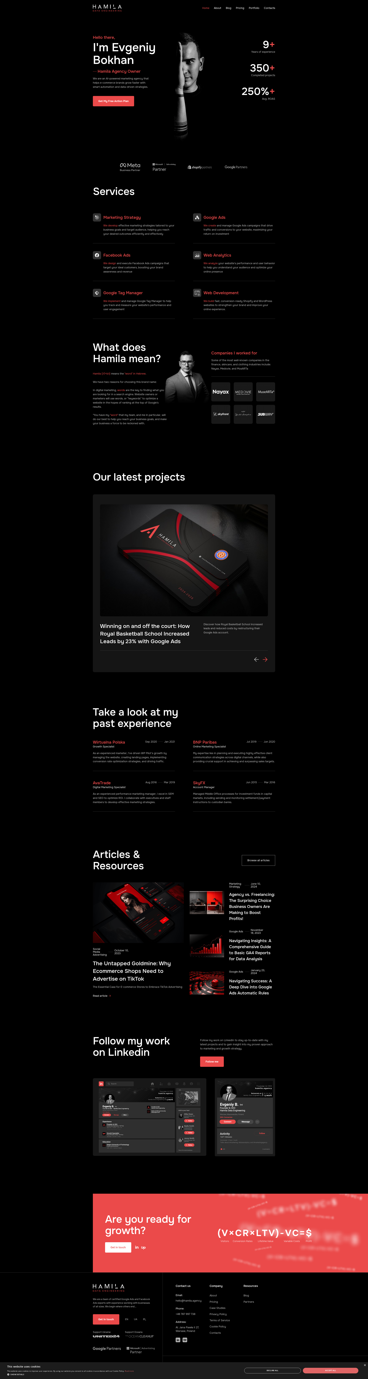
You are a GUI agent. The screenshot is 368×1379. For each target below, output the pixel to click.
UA (135, 1319)
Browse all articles (258, 860)
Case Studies (217, 1308)
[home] (107, 8)
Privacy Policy (218, 1314)
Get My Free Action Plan (113, 101)
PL (144, 1319)
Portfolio (254, 8)
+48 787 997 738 (185, 1314)
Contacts (269, 8)
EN (126, 1319)
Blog (228, 8)
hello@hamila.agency (189, 1300)
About (217, 8)
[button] (256, 659)
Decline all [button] (272, 1370)
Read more (129, 1371)
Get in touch (118, 1247)
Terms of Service (220, 1320)
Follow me (212, 1061)
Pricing (240, 8)
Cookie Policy (218, 1326)
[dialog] (184, 1370)
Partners (249, 1301)
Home (205, 8)
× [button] (365, 1365)
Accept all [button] (330, 1370)
